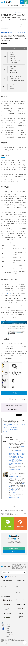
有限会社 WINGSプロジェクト (16, 477)
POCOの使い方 (13, 70)
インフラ (22, 5)
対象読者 (12, 54)
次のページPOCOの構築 (14, 393)
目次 (14, 48)
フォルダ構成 (14, 62)
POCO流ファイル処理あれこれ (10, 427)
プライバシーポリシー (10, 634)
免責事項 (7, 628)
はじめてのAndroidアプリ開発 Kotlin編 (15, 462)
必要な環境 (12, 56)
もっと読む (5, 431)
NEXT (23, 399)
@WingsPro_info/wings (14, 491)
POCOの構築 (13, 66)
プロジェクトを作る (15, 78)
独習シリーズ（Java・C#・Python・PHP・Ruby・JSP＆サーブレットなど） (17, 453)
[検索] (2, 5)
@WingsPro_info (13, 489)
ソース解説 (12, 85)
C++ (2, 28)
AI (6, 5)
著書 (15, 488)
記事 (18, 488)
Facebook (14, 492)
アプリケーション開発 (13, 5)
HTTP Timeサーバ (14, 72)
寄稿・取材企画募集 (7, 580)
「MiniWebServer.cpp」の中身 (17, 80)
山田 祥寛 (16, 22)
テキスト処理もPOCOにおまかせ (11, 429)
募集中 (10, 486)
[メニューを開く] (2, 2)
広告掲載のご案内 (21, 580)
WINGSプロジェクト (19, 450)
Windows (6, 28)
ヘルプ (7, 622)
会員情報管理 (8, 626)
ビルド (12, 68)
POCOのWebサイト (8, 293)
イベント (3, 592)
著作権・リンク (8, 624)
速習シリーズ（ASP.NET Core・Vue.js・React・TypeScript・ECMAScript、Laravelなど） (17, 457)
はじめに (12, 52)
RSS (23, 488)
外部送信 (7, 636)
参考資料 (12, 88)
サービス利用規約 (9, 632)
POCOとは (12, 58)
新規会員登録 (14, 548)
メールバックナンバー (15, 545)
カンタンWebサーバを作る (16, 76)
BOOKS (18, 592)
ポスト (4, 43)
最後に (11, 86)
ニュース (3, 586)
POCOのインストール (15, 60)
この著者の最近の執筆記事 (14, 469)
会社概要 (7, 630)
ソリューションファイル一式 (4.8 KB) (17, 32)
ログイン (14, 551)
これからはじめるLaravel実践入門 (15, 461)
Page (4, 69)
